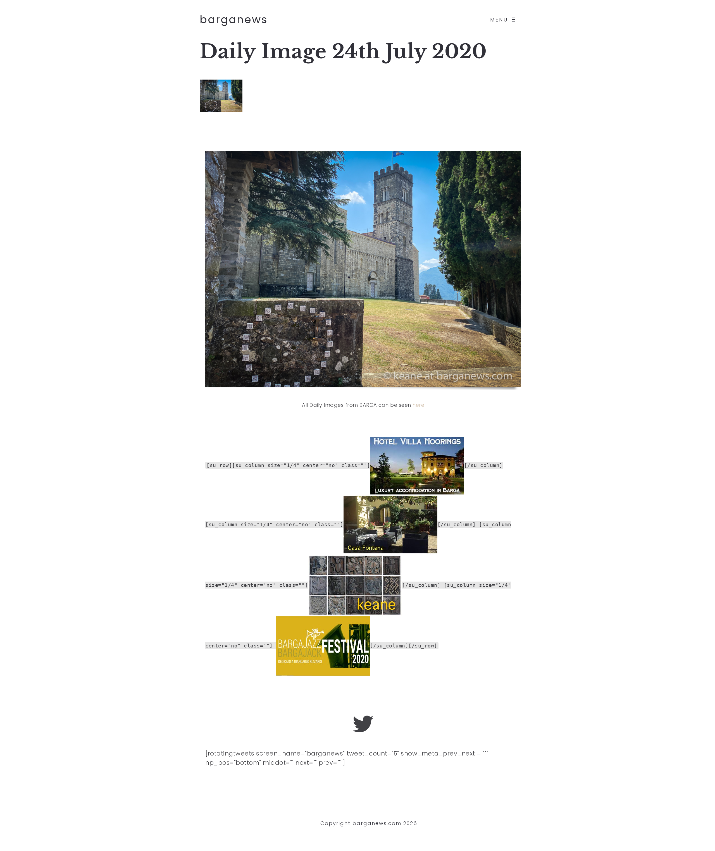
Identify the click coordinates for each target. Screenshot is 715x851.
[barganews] (363, 724)
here (418, 404)
